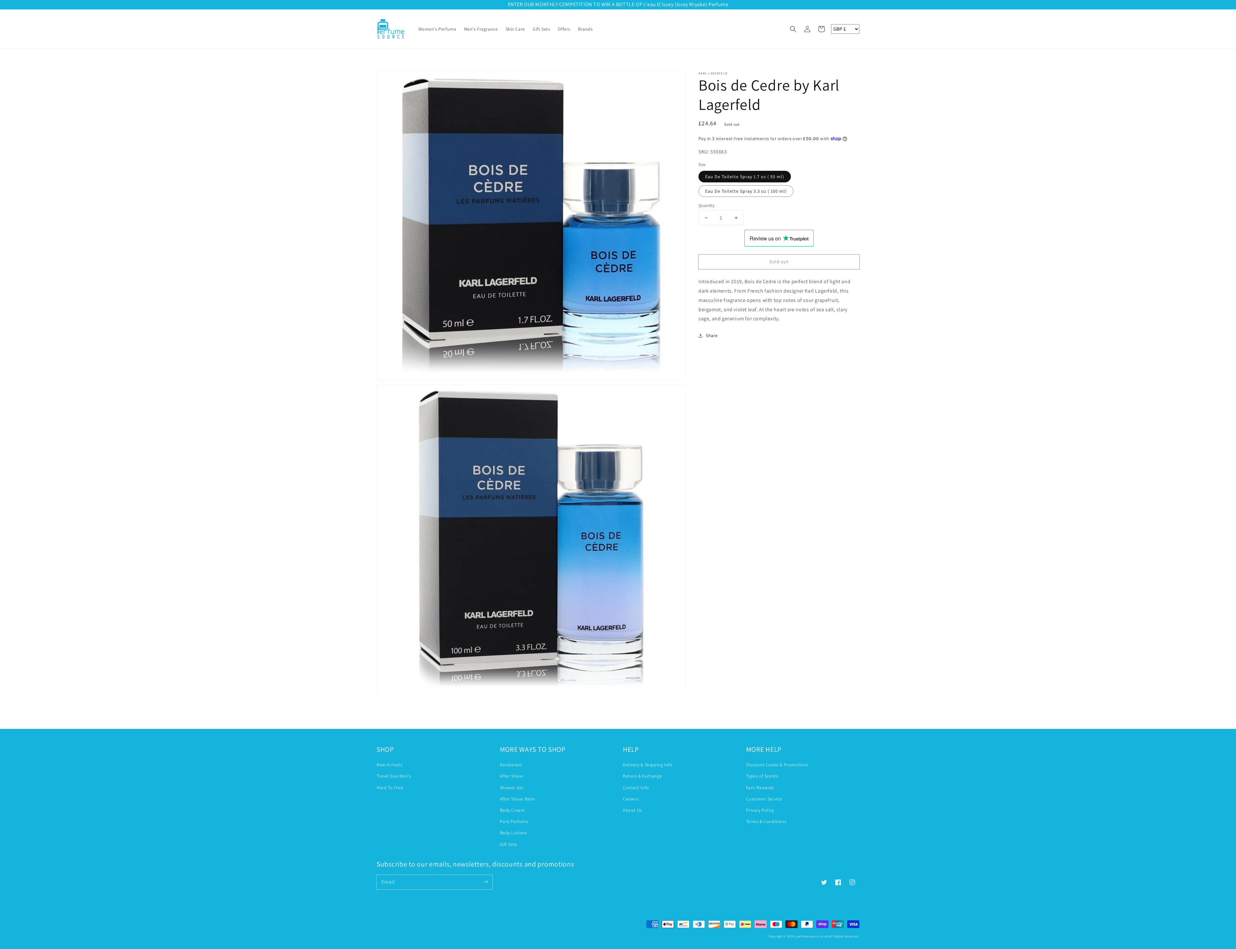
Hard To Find (390, 787)
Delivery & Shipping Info (647, 765)
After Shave (512, 776)
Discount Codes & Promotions (777, 765)
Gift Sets (508, 844)
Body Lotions (513, 833)
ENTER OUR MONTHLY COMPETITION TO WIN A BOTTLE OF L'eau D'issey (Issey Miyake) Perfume (618, 4)
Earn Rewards (760, 787)
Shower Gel (512, 787)
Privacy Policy (760, 810)
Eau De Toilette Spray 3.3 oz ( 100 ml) (746, 191)
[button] (793, 29)
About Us (632, 810)
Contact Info (636, 787)
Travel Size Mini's (394, 776)
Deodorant (511, 765)
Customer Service (764, 799)
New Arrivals (389, 765)
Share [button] (712, 335)
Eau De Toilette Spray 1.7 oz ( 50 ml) (744, 176)
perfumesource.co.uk (812, 936)
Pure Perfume (514, 821)
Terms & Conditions (766, 821)
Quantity (706, 205)
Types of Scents (762, 776)
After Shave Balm (518, 799)
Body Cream (512, 810)
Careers (631, 799)
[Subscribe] (485, 882)
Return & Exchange (642, 776)
